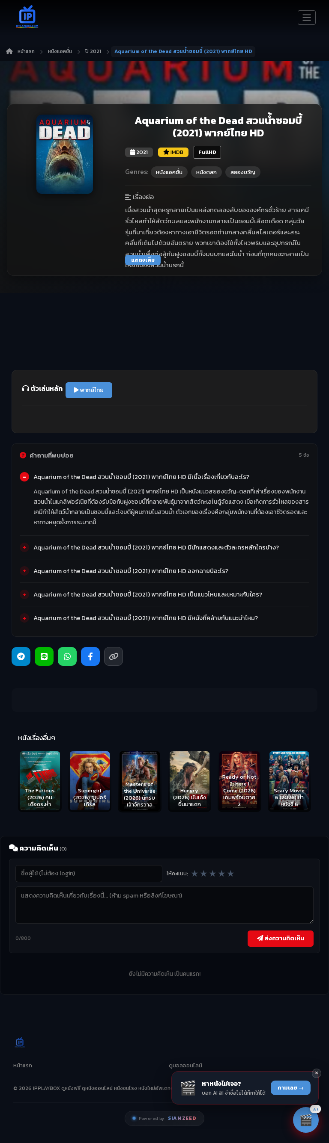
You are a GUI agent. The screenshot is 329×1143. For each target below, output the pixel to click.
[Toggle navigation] (307, 17)
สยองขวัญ (242, 172)
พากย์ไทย (91, 390)
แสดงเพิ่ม (143, 260)
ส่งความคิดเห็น (283, 938)
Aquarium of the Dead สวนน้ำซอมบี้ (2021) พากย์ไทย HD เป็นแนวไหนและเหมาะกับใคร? (147, 594)
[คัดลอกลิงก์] (113, 656)
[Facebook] (90, 656)
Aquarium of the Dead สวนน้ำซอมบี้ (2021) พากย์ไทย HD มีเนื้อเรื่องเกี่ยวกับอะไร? (141, 476)
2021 (141, 152)
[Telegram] (21, 656)
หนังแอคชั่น (60, 51)
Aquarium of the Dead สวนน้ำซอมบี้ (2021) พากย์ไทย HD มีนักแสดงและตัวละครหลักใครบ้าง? (156, 547)
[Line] (44, 656)
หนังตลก (206, 172)
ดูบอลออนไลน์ (185, 1065)
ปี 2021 (93, 51)
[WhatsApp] (67, 656)
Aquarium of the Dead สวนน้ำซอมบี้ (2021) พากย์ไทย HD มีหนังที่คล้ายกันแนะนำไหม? (145, 618)
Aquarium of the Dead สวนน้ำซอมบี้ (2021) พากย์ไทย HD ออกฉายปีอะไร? (130, 571)
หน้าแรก (26, 51)
